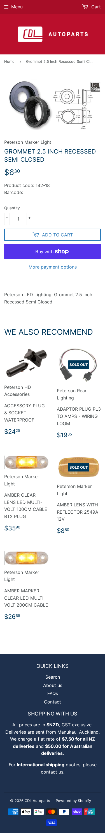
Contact (52, 702)
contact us (52, 772)
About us (52, 685)
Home (9, 61)
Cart (95, 6)
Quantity (12, 207)
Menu (17, 6)
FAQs (52, 693)
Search (52, 677)
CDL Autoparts (37, 800)
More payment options (53, 267)
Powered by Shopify (73, 800)
